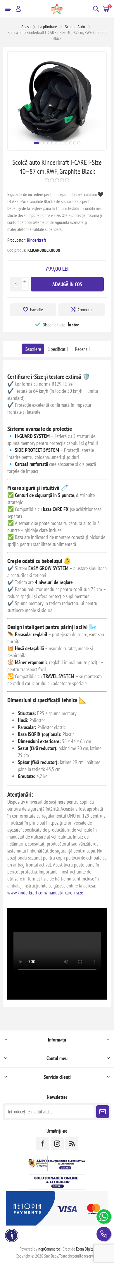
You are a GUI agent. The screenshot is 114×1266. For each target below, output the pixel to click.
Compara (84, 309)
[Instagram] (57, 1143)
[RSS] (71, 1143)
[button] (36, 143)
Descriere (33, 349)
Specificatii (58, 349)
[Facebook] (42, 1143)
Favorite (36, 309)
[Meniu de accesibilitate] (11, 1235)
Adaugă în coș (67, 284)
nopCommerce (49, 1249)
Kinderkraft (36, 240)
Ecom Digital (85, 1249)
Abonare (102, 1111)
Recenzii (82, 349)
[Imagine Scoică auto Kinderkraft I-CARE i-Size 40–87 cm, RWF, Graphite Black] (57, 148)
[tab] (33, 349)
